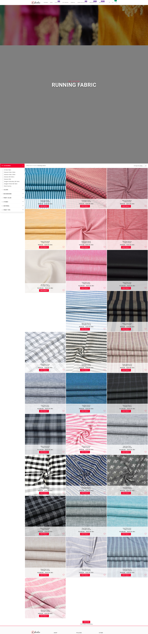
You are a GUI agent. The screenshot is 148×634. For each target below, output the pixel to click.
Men (51, 2)
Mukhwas (102, 2)
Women (46, 2)
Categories (7, 165)
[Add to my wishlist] (64, 206)
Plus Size (57, 2)
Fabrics (73, 2)
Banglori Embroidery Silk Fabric (12, 181)
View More (86, 622)
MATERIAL (6, 206)
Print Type (7, 210)
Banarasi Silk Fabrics (9, 177)
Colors (6, 189)
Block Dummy (7, 186)
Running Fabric (76, 81)
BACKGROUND (7, 193)
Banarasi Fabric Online (9, 172)
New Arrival (93, 2)
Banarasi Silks (7, 179)
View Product (44, 206)
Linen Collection (82, 2)
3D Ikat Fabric (7, 170)
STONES (6, 202)
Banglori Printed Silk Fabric (10, 183)
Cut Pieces (65, 2)
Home (69, 81)
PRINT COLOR (7, 197)
